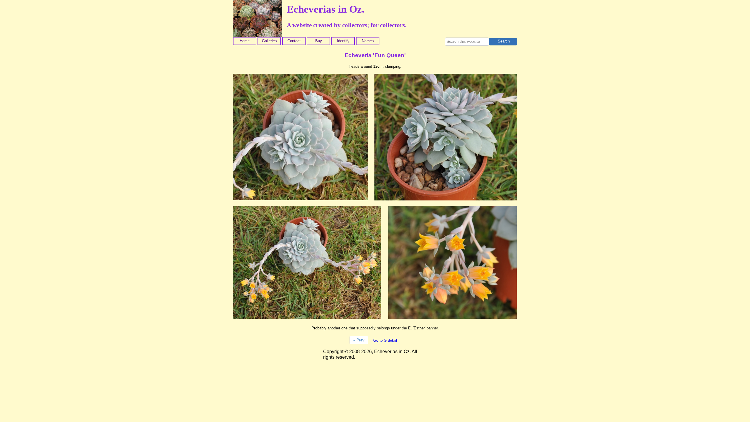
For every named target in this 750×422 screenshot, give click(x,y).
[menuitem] (245, 41)
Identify (343, 41)
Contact (294, 41)
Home (245, 41)
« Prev (358, 340)
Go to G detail (385, 340)
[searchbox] (467, 42)
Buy (318, 41)
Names (368, 41)
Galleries (269, 41)
